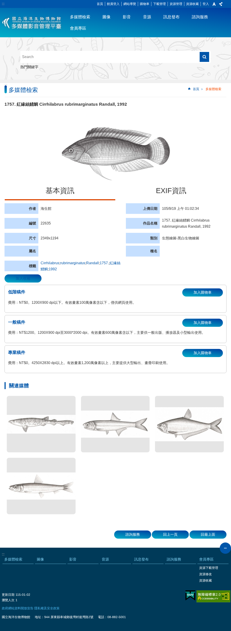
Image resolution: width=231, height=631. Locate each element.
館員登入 (113, 4)
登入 (206, 4)
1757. (104, 263)
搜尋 (204, 57)
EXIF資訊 (171, 191)
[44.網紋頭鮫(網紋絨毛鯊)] (41, 424)
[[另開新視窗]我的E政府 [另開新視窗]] (190, 595)
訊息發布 (171, 17)
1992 (53, 269)
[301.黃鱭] (189, 424)
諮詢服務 (200, 17)
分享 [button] (220, 4)
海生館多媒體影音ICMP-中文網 (32, 22)
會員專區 (78, 28)
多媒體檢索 (80, 17)
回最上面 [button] (208, 534)
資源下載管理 (208, 568)
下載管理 (159, 4)
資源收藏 (192, 4)
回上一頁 (170, 534)
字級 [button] (214, 4)
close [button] (225, 548)
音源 (147, 17)
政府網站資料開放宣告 (17, 608)
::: (3, 4)
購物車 (144, 4)
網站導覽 (129, 4)
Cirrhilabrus (50, 263)
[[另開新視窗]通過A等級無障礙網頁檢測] (213, 596)
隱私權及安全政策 (47, 608)
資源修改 (205, 574)
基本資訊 (60, 191)
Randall (92, 263)
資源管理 (176, 4)
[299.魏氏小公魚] (115, 424)
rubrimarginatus (72, 263)
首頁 (100, 4)
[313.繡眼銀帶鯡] (41, 486)
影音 (127, 17)
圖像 (106, 17)
